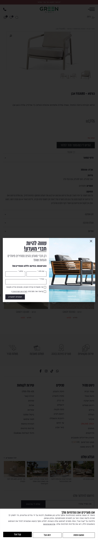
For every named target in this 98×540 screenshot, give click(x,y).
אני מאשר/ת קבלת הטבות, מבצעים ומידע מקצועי (24, 287)
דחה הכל (47, 535)
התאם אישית (79, 535)
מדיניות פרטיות (49, 524)
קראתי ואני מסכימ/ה (28, 291)
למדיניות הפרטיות (20, 291)
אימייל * (41, 279)
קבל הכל (17, 534)
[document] (49, 270)
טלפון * (20, 271)
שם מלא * (41, 271)
